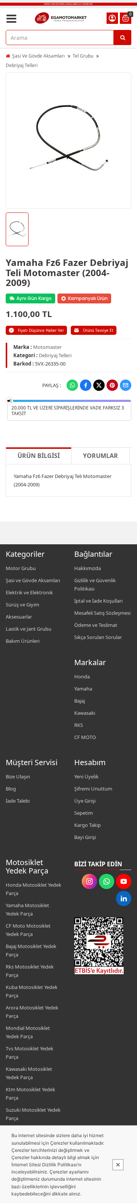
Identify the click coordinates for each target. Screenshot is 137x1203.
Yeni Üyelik (86, 776)
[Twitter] (99, 385)
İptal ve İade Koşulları (98, 600)
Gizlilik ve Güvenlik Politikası (95, 584)
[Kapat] (118, 1164)
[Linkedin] (123, 898)
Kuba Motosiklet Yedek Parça (31, 991)
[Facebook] (85, 385)
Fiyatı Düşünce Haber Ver (41, 330)
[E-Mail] (125, 385)
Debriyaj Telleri (22, 65)
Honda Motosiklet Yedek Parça (33, 889)
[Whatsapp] (72, 385)
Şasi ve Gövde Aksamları (33, 580)
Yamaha (83, 688)
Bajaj (79, 700)
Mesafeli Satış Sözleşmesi (102, 612)
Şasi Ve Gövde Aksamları (38, 56)
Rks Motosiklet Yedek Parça (30, 970)
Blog (11, 788)
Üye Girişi (85, 800)
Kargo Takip (87, 825)
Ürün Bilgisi (39, 456)
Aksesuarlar (19, 616)
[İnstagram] (89, 881)
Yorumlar (100, 456)
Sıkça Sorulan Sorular (98, 637)
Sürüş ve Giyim (22, 604)
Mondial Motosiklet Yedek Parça (28, 1032)
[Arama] (122, 37)
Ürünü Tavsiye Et (98, 330)
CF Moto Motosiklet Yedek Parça (28, 929)
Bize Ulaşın (18, 776)
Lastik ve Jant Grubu (28, 628)
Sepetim (83, 812)
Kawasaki (84, 712)
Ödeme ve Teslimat (95, 625)
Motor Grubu (21, 568)
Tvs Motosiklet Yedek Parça (29, 1052)
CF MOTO (85, 737)
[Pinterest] (112, 385)
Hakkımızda (87, 568)
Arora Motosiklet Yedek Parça (32, 1011)
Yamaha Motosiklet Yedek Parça (27, 909)
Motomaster (47, 347)
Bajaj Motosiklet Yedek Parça (31, 950)
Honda (82, 676)
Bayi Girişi (85, 837)
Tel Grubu (83, 56)
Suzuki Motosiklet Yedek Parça (33, 1114)
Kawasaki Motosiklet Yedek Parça (29, 1073)
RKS (78, 725)
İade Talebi (18, 800)
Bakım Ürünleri (23, 640)
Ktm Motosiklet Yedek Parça (30, 1093)
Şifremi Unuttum (93, 788)
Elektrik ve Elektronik (29, 592)
